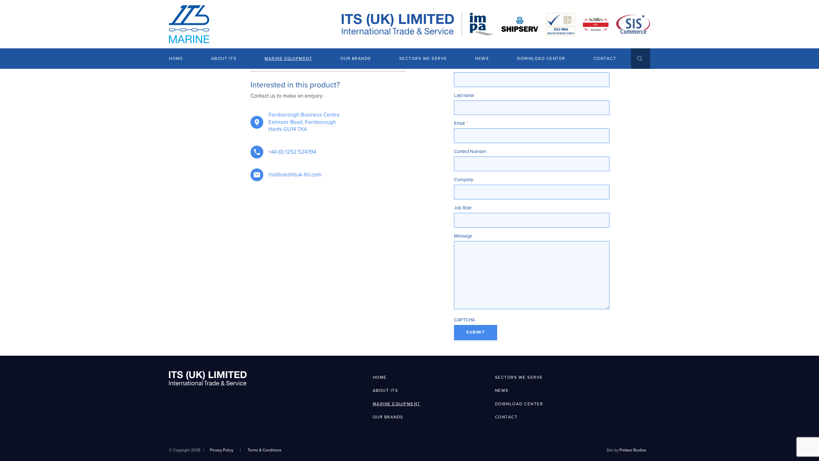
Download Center (541, 58)
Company (463, 179)
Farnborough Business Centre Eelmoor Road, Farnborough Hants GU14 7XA (304, 122)
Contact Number (470, 151)
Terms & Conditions (265, 450)
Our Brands (355, 58)
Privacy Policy (221, 450)
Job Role (463, 208)
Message (463, 236)
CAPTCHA (464, 320)
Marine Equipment (288, 58)
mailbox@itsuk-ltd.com (295, 174)
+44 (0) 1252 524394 (292, 152)
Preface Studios (632, 450)
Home (176, 58)
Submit (475, 332)
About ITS (224, 58)
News (482, 58)
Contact (604, 58)
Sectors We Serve (423, 58)
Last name (464, 95)
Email (461, 123)
